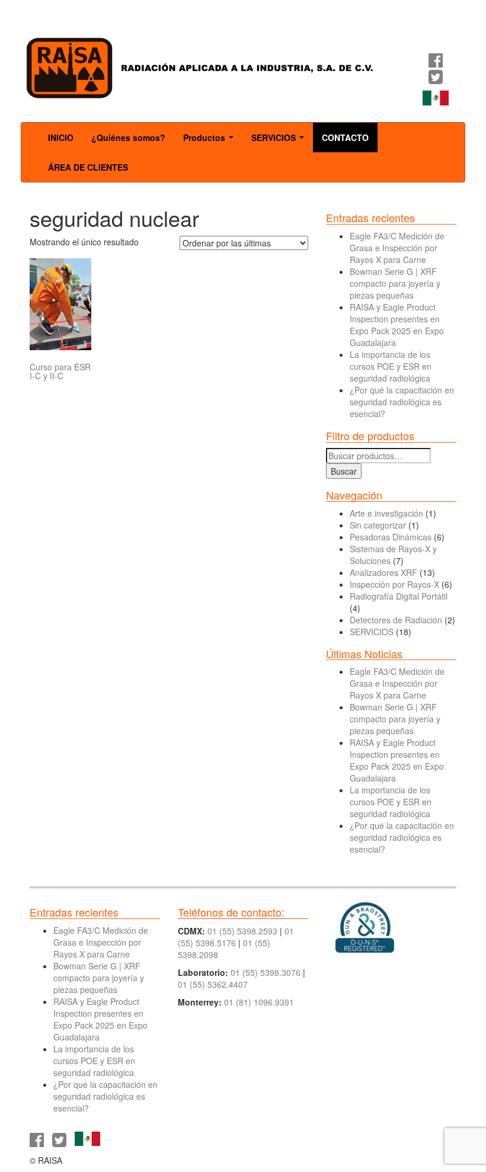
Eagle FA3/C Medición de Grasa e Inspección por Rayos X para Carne (397, 247)
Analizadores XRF (383, 572)
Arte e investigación (386, 513)
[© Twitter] (436, 79)
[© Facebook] (436, 63)
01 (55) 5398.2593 (242, 931)
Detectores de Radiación (396, 620)
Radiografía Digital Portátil (398, 596)
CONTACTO (345, 137)
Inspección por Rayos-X (394, 584)
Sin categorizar (378, 525)
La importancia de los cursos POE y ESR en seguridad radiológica (390, 366)
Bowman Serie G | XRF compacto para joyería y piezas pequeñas (395, 283)
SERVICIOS (280, 141)
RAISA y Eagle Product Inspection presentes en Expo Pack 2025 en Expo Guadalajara (397, 324)
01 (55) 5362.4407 (213, 984)
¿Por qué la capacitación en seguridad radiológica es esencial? (402, 402)
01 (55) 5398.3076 (265, 972)
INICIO (60, 137)
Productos (210, 141)
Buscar (344, 471)
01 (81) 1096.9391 (259, 1002)
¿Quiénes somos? (128, 137)
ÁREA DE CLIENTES (88, 167)
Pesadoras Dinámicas (390, 537)
